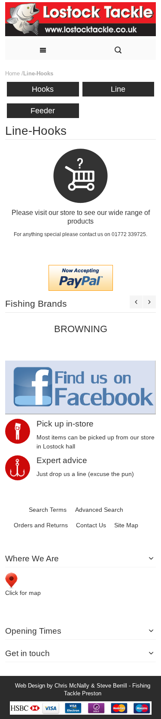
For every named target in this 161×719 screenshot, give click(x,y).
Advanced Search (99, 509)
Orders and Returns (41, 525)
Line (118, 89)
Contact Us (91, 525)
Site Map (126, 525)
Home (12, 73)
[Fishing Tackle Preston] (80, 19)
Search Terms (48, 509)
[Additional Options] (81, 269)
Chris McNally (72, 685)
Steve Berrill (112, 685)
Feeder (42, 110)
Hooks (43, 89)
